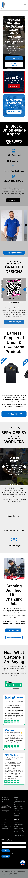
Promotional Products (19, 812)
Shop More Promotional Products (14, 414)
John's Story (4, 828)
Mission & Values (13, 630)
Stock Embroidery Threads (20, 831)
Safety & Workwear (19, 808)
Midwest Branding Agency (19, 874)
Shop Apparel (14, 58)
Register (5, 856)
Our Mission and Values (7, 826)
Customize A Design (19, 828)
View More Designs (14, 322)
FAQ (15, 833)
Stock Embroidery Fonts (20, 830)
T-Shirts (16, 799)
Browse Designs (18, 826)
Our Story (3, 822)
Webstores (16, 815)
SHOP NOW (14, 86)
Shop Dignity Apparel (14, 253)
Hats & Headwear (18, 806)
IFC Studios (10, 874)
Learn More (13, 200)
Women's (16, 803)
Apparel (16, 797)
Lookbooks (17, 822)
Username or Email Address (7, 840)
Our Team (3, 824)
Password (3, 845)
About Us (3, 821)
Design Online (17, 813)
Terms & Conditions (19, 835)
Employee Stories (14, 637)
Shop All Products (18, 824)
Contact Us (16, 821)
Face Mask (16, 810)
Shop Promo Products (14, 64)
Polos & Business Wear (19, 801)
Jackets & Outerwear (19, 804)
